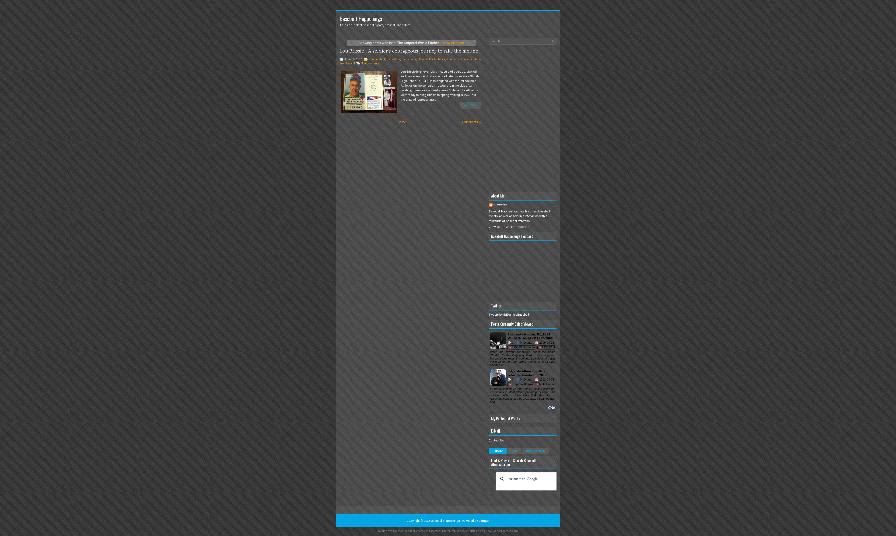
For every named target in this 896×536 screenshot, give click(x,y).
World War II (347, 63)
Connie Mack (377, 59)
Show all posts (453, 43)
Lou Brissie (409, 59)
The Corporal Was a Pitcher (464, 59)
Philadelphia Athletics (431, 59)
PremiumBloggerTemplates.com (462, 530)
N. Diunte (500, 204)
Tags (514, 450)
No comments (370, 63)
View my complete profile (509, 227)
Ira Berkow (393, 59)
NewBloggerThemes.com (502, 530)
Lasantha (434, 530)
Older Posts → (472, 122)
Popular (498, 450)
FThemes (397, 530)
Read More (470, 105)
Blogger (484, 520)
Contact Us (496, 440)
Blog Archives (535, 450)
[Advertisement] (522, 118)
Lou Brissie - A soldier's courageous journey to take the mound (409, 51)
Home (402, 122)
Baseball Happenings (361, 18)
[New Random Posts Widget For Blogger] (551, 408)
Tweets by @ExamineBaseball (509, 314)
